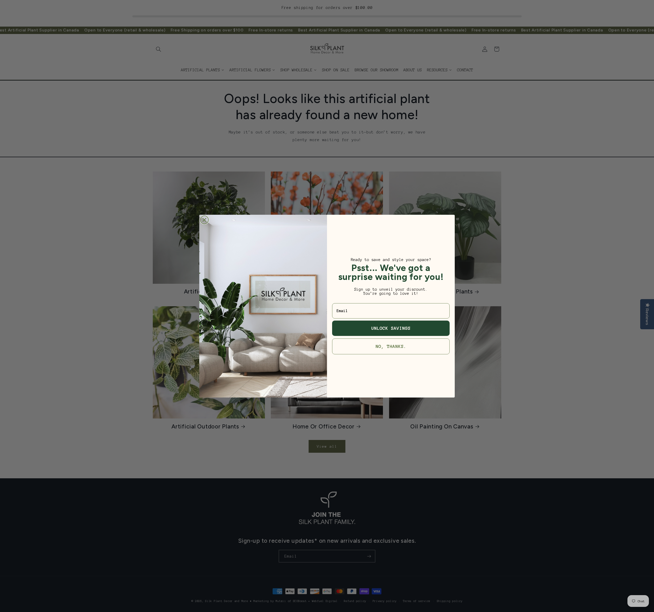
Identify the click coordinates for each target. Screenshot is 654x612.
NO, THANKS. (391, 346)
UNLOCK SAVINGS (391, 328)
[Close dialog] (204, 220)
